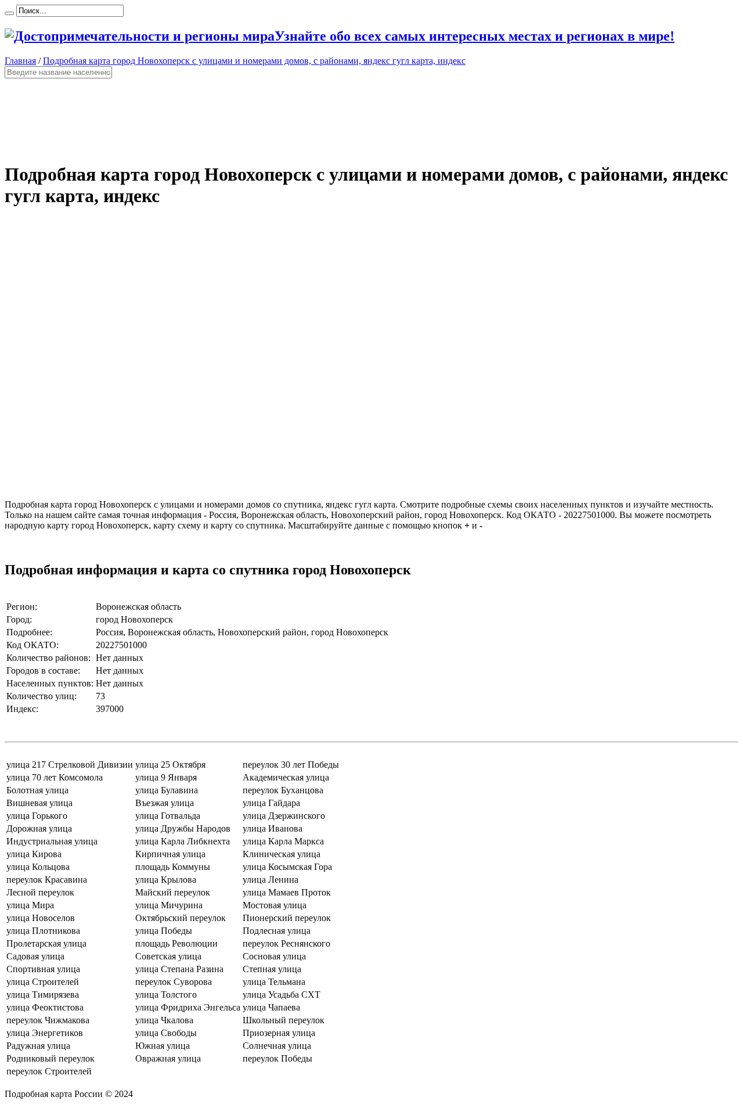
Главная (20, 61)
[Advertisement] (353, 115)
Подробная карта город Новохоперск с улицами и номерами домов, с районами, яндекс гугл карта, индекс (254, 61)
